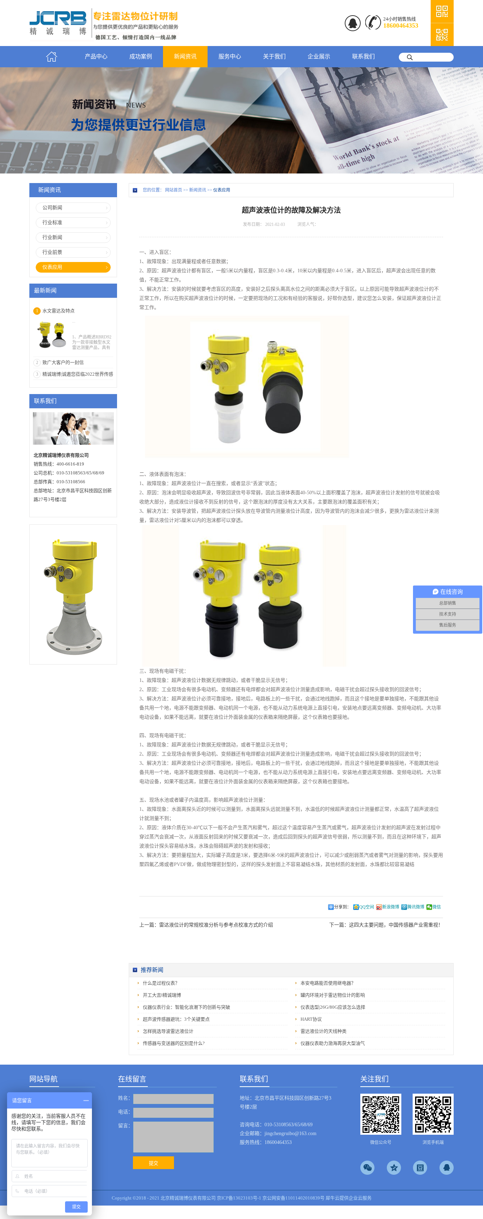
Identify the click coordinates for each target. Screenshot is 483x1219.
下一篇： (386, 925)
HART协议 (311, 1019)
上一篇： (206, 925)
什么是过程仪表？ (161, 983)
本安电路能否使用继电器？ (328, 983)
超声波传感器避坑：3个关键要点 (176, 1019)
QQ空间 (366, 907)
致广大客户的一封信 (63, 362)
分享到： (342, 907)
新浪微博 (390, 907)
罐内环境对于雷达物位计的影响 (333, 995)
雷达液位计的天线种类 (324, 1031)
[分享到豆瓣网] (420, 1168)
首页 (51, 56)
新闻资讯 (197, 190)
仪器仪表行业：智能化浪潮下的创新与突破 (186, 1007)
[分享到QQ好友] (447, 1168)
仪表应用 (221, 190)
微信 (436, 907)
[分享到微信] (367, 1168)
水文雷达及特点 (58, 310)
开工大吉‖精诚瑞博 (162, 995)
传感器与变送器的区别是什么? (174, 1043)
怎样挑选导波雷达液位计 (168, 1031)
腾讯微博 (415, 907)
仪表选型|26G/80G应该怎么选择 (333, 1007)
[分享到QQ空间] (394, 1168)
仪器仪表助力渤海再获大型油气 (333, 1043)
